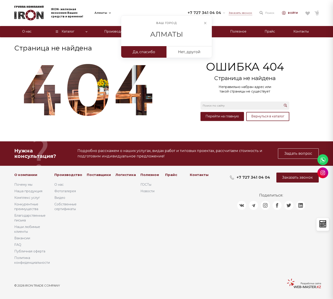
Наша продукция (28, 191)
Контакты (199, 175)
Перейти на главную (222, 116)
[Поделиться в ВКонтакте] (241, 205)
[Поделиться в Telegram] (253, 205)
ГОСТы (145, 185)
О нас (59, 185)
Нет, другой (189, 52)
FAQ (17, 245)
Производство (68, 175)
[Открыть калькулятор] (322, 224)
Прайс (171, 175)
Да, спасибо (144, 52)
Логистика (126, 175)
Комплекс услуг (27, 198)
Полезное (149, 175)
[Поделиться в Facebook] (277, 205)
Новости (147, 191)
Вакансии (22, 238)
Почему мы (23, 185)
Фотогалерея (65, 191)
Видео (59, 198)
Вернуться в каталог (267, 116)
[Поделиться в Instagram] (265, 205)
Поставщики (99, 175)
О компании (25, 175)
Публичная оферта (29, 251)
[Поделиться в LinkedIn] (300, 205)
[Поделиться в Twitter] (288, 205)
